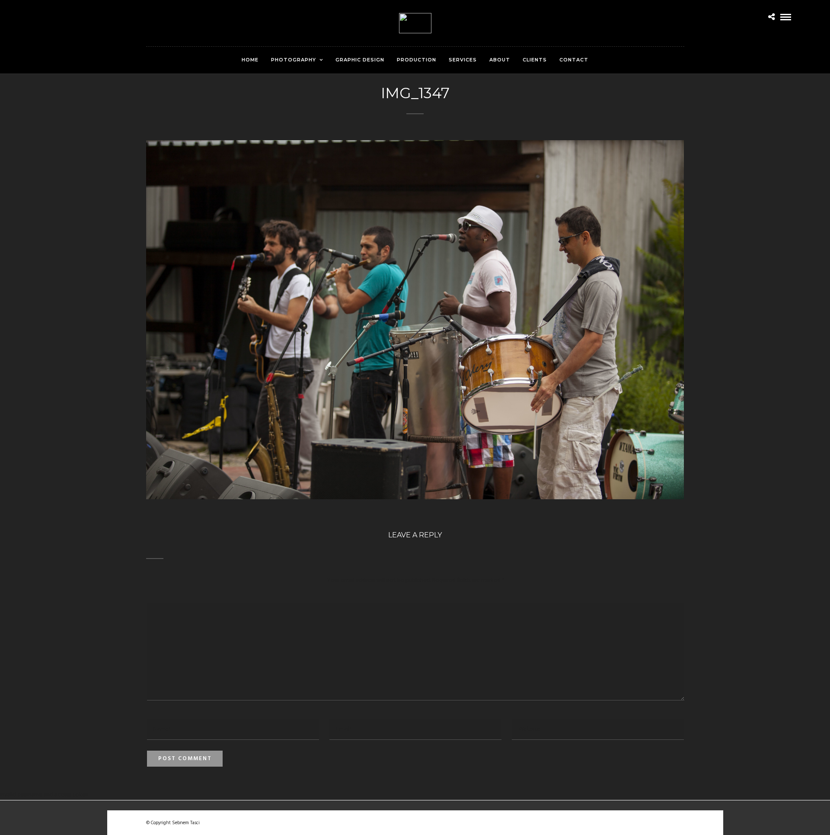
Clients (535, 60)
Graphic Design (359, 60)
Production (416, 60)
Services (463, 60)
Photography (293, 60)
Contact (573, 60)
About (499, 60)
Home (250, 60)
